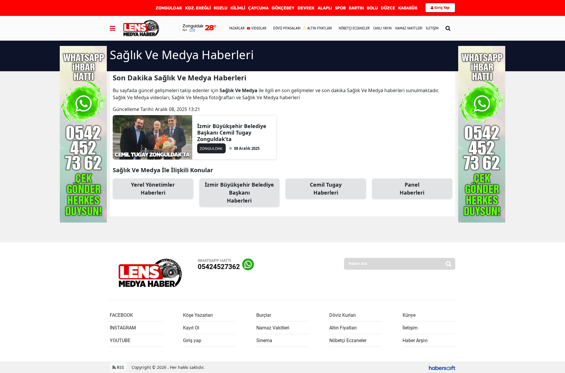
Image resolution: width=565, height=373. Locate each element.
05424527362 (219, 267)
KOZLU (220, 8)
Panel (412, 188)
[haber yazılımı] (442, 367)
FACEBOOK (121, 315)
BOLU (372, 8)
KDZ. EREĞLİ (198, 8)
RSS (120, 367)
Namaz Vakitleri (272, 328)
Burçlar (263, 315)
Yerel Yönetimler (153, 188)
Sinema (264, 340)
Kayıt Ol (191, 328)
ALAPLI (325, 8)
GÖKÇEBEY (283, 8)
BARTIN (356, 8)
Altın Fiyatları (343, 328)
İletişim (410, 328)
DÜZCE (388, 8)
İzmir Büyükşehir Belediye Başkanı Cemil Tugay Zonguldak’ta (231, 132)
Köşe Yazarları (198, 315)
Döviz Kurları (342, 315)
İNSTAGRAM (123, 328)
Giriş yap (192, 340)
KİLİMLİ (237, 8)
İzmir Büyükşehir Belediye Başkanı (239, 192)
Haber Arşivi (415, 340)
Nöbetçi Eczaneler (347, 340)
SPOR (340, 8)
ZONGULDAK (169, 8)
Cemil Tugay (326, 188)
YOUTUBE (120, 340)
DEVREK (306, 8)
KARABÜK (408, 8)
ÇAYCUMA (258, 8)
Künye (409, 315)
